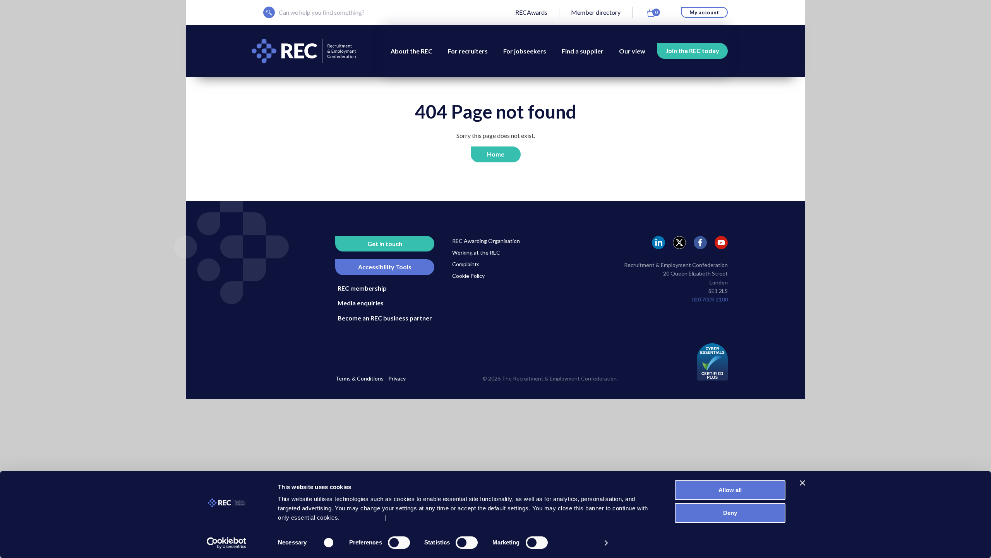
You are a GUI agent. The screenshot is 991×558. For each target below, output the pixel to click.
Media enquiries (361, 303)
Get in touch (384, 243)
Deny (730, 513)
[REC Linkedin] (658, 242)
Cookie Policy (468, 275)
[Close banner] (802, 483)
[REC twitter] (679, 242)
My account (704, 12)
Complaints (466, 264)
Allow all (730, 490)
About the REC (411, 51)
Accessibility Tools (384, 266)
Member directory (596, 12)
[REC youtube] (721, 242)
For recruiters (468, 51)
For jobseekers (524, 51)
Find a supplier (583, 51)
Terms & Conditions (359, 378)
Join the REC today (692, 50)
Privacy (397, 378)
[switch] (399, 542)
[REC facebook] (700, 242)
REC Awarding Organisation (486, 241)
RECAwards (531, 12)
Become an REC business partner (385, 318)
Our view (632, 51)
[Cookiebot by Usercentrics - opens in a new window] (227, 543)
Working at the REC (476, 252)
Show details (579, 542)
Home (495, 154)
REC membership (362, 288)
